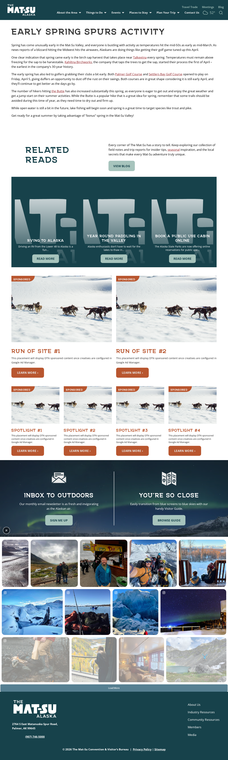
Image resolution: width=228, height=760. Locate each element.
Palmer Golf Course (128, 74)
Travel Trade (190, 7)
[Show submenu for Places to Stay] (150, 12)
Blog (221, 7)
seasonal (174, 149)
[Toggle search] (221, 13)
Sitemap (160, 749)
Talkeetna (140, 57)
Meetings (208, 7)
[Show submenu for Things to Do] (105, 12)
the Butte (57, 91)
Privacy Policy (142, 749)
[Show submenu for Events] (123, 12)
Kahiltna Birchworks (78, 62)
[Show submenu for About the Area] (80, 12)
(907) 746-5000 (35, 737)
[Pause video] (6, 530)
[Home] (21, 10)
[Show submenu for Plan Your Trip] (178, 12)
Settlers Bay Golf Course (165, 74)
